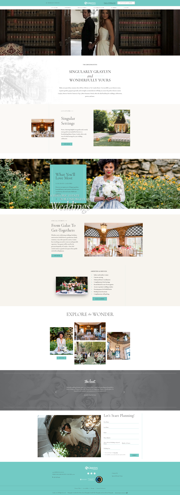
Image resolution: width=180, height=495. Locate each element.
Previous (56, 199)
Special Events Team (117, 476)
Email (105, 432)
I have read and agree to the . (111, 452)
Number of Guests (126, 443)
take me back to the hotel (53, 2)
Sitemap (92, 488)
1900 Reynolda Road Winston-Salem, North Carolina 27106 (63, 473)
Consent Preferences (100, 488)
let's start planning (126, 3)
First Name (106, 422)
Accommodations (98, 7)
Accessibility (86, 488)
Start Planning (99, 298)
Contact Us (115, 473)
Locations (54, 7)
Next (60, 199)
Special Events (82, 7)
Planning (114, 7)
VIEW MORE (67, 144)
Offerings (68, 7)
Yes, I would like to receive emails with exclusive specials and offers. (115, 454)
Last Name (106, 427)
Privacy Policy (116, 452)
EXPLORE (61, 358)
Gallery (126, 7)
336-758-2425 (57, 477)
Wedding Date (107, 448)
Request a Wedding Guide (110, 3)
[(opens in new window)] (83, 479)
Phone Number (107, 437)
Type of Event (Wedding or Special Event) (112, 443)
